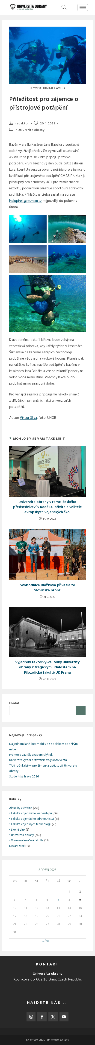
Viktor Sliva (28, 418)
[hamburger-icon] (82, 7)
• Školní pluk (17, 829)
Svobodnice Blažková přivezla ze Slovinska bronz (47, 588)
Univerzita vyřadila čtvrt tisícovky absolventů (38, 760)
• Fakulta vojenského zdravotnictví (31, 819)
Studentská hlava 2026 (24, 776)
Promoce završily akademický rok (31, 754)
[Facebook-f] (42, 1017)
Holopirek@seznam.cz (25, 201)
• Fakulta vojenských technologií (30, 824)
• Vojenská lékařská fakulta (26, 840)
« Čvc (46, 941)
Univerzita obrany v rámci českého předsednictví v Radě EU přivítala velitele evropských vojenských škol (47, 507)
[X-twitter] (53, 1017)
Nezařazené (17, 846)
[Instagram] (31, 1017)
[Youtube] (64, 1017)
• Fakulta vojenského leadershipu (30, 813)
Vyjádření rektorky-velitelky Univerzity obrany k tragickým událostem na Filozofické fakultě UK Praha (47, 667)
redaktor (22, 123)
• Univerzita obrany (30, 130)
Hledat (14, 703)
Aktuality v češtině (20, 808)
